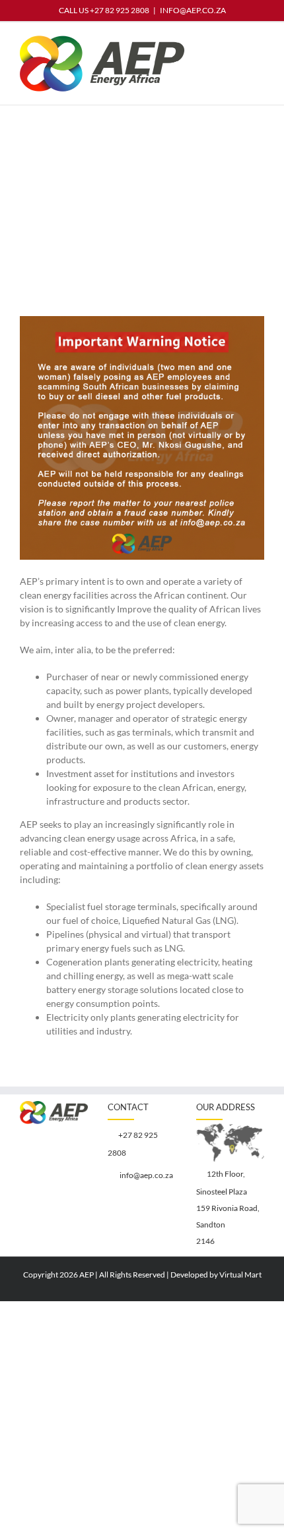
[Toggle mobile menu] (259, 42)
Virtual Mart (240, 1274)
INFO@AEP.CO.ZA (193, 10)
